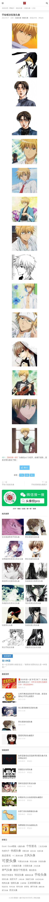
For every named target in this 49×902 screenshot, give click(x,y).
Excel (4, 846)
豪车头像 (33, 887)
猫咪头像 (15, 883)
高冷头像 (13, 890)
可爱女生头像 (23, 861)
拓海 (26, 475)
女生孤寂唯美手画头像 (10, 537)
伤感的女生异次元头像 (10, 603)
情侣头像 (19, 875)
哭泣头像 (33, 861)
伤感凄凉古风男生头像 (34, 581)
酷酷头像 (41, 886)
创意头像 (33, 851)
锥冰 (32, 475)
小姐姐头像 (16, 866)
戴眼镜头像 (29, 875)
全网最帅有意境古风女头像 (12, 559)
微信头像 (19, 8)
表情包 (26, 887)
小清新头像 (27, 866)
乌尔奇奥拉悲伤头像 (33, 603)
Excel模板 (12, 846)
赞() (26, 468)
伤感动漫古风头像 (32, 625)
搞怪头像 (5, 879)
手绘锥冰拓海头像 (11, 15)
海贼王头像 (30, 879)
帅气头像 (7, 869)
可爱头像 (9, 861)
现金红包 (5, 887)
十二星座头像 (17, 856)
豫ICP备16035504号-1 (26, 898)
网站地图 (37, 898)
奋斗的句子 (6, 866)
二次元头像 (42, 846)
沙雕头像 (21, 879)
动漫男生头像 (7, 625)
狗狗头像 (5, 883)
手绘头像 (41, 874)
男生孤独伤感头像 (32, 537)
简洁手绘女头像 (8, 647)
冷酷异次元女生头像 (33, 647)
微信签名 (33, 870)
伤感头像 (16, 850)
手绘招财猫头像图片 (39, 485)
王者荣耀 (23, 883)
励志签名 (6, 855)
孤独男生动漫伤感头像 (10, 581)
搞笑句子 (13, 879)
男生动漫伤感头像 (32, 559)
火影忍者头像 (39, 879)
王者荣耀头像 (34, 883)
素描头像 (25, 18)
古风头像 (29, 855)
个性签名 (31, 846)
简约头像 (19, 887)
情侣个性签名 (7, 875)
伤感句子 (5, 851)
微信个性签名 (20, 870)
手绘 (21, 475)
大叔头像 (42, 861)
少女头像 (37, 866)
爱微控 (24, 3)
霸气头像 (5, 890)
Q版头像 (21, 846)
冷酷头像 (25, 851)
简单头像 (12, 886)
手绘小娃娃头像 (8, 485)
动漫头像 (27, 8)
